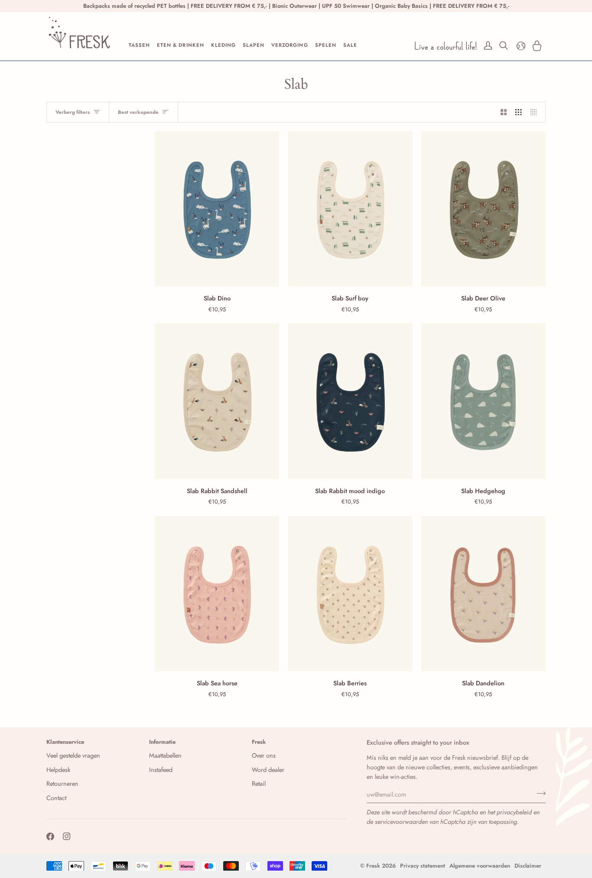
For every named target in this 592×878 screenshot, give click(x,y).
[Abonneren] (538, 793)
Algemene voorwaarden (479, 866)
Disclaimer (527, 866)
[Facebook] (50, 836)
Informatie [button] (162, 742)
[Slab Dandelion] (483, 593)
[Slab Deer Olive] (483, 209)
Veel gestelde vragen (73, 755)
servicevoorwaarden (401, 821)
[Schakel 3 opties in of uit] (518, 112)
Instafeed (160, 769)
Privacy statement (422, 866)
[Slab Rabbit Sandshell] (217, 401)
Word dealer (268, 769)
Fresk (373, 866)
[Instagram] (67, 836)
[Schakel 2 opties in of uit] (503, 112)
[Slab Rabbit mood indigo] (350, 401)
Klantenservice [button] (65, 742)
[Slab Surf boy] (350, 209)
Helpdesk (58, 769)
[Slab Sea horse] (217, 593)
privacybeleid (514, 812)
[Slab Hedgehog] (483, 401)
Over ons (264, 755)
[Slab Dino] (217, 209)
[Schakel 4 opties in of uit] (536, 112)
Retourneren (62, 783)
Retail (259, 783)
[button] (139, 46)
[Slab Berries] (350, 593)
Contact (56, 797)
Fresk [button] (259, 742)
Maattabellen (165, 755)
